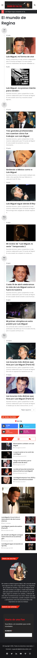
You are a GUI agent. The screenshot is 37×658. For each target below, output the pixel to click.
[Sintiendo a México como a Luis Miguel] (21, 158)
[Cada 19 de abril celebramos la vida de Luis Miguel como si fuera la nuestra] (21, 273)
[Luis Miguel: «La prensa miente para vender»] (21, 77)
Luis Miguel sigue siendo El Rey (20, 203)
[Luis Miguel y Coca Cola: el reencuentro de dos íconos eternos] (30, 520)
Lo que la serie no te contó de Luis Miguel (23, 453)
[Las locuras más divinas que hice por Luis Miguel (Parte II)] (21, 385)
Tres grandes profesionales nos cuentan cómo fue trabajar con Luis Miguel (19, 133)
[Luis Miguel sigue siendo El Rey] (21, 192)
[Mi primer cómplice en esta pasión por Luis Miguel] (21, 310)
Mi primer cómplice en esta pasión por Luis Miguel (19, 322)
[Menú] (2, 6)
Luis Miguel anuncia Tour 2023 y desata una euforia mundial (24, 478)
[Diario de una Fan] (18, 5)
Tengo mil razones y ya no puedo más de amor (22, 461)
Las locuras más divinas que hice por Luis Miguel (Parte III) (20, 363)
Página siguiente (26, 410)
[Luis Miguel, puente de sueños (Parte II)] (30, 529)
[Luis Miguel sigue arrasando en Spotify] (30, 546)
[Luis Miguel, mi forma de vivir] (21, 45)
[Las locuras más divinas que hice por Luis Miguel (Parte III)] (21, 351)
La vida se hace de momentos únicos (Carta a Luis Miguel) (23, 470)
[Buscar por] (35, 6)
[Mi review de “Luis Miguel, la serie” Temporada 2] (21, 232)
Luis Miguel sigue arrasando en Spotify (16, 11)
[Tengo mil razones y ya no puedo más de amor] (6, 463)
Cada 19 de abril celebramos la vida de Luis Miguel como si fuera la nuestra (20, 287)
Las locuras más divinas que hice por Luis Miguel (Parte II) (20, 397)
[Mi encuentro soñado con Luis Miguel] (6, 446)
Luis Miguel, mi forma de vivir (20, 56)
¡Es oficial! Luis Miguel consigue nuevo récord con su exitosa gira (12, 537)
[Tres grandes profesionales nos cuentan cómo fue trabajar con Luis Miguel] (21, 120)
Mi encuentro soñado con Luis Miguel (23, 444)
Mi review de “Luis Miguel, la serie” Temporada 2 (19, 245)
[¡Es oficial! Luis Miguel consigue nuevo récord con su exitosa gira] (30, 537)
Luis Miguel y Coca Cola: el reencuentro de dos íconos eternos (10, 519)
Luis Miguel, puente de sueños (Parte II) (11, 527)
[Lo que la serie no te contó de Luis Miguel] (6, 454)
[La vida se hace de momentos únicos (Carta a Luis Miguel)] (6, 471)
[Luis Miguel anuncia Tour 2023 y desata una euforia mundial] (6, 480)
